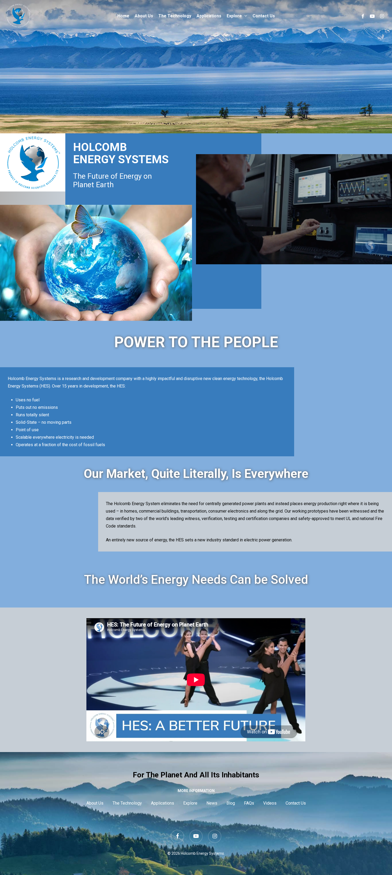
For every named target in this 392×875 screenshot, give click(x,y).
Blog (230, 803)
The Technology (127, 803)
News (211, 803)
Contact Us (296, 803)
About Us (94, 803)
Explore (190, 803)
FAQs (249, 803)
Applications (162, 803)
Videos (270, 803)
